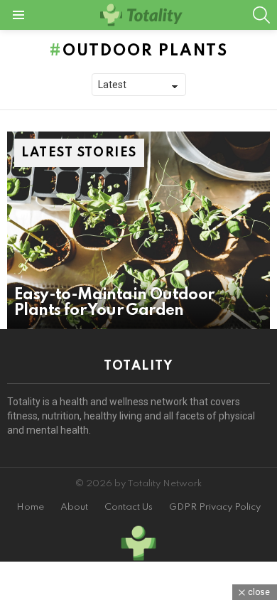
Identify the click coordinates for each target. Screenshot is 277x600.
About (74, 507)
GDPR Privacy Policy (215, 507)
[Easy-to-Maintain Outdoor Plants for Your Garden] (138, 230)
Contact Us (128, 507)
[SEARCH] (261, 15)
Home (30, 507)
